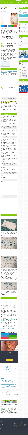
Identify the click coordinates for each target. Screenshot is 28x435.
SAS (18, 421)
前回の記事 (9, 71)
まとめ (2, 65)
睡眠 (19, 426)
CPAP (17, 421)
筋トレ (25, 426)
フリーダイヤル (3, 381)
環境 (8, 385)
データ (21, 423)
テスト (14, 380)
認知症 (6, 386)
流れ (6, 385)
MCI (2, 379)
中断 (12, 381)
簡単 (12, 385)
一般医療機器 (25, 424)
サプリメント (11, 2)
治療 (2, 385)
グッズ (7, 2)
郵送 (15, 386)
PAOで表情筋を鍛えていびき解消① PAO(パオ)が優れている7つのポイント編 (24, 31)
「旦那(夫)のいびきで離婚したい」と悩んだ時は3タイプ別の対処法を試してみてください (11, 371)
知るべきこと (26, 0)
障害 (2, 387)
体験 (16, 425)
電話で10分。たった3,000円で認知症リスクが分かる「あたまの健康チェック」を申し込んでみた (9, 392)
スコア (11, 380)
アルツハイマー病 (13, 379)
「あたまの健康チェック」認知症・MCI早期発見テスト (8, 328)
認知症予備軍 (9, 386)
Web (4, 379)
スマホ (15, 423)
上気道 (15, 425)
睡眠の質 (15, 2)
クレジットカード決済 (8, 380)
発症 (10, 385)
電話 (4, 387)
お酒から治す (21, 37)
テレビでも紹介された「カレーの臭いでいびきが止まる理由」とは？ (24, 25)
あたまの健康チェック (8, 379)
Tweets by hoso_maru (21, 82)
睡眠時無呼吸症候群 (22, 426)
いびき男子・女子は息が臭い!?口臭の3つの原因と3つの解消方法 (11, 373)
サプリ (22, 422)
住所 (14, 381)
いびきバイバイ (2, 2)
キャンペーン (18, 422)
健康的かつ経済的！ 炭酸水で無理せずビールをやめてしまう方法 (24, 70)
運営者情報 (23, 0)
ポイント (7, 381)
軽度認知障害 (12, 386)
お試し (20, 421)
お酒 (21, 421)
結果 (14, 385)
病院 (17, 426)
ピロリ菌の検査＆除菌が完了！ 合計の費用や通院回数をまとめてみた (11, 369)
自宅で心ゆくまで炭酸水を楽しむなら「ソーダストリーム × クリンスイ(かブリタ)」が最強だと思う (23, 63)
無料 (14, 426)
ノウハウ (15, 424)
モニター (20, 424)
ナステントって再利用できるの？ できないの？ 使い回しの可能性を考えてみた (24, 28)
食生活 (22, 2)
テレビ (19, 423)
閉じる (7, 61)
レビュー (10, 381)
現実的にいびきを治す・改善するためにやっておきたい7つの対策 (11, 367)
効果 (19, 425)
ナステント (24, 423)
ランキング (26, 2)
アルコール (15, 422)
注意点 (4, 385)
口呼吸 (22, 425)
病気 (16, 426)
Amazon (15, 421)
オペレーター (3, 380)
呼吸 (24, 425)
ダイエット (18, 2)
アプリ (25, 421)
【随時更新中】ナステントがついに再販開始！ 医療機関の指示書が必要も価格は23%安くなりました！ (23, 73)
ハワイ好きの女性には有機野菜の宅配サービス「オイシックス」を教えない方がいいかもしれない (9, 394)
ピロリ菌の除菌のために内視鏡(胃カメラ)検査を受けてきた (11, 375)
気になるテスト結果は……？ (5, 64)
